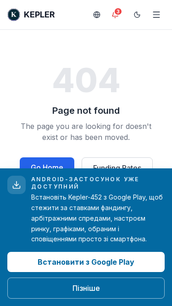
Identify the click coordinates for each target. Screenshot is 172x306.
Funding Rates (117, 167)
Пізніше (86, 288)
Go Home (47, 167)
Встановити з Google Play (86, 262)
